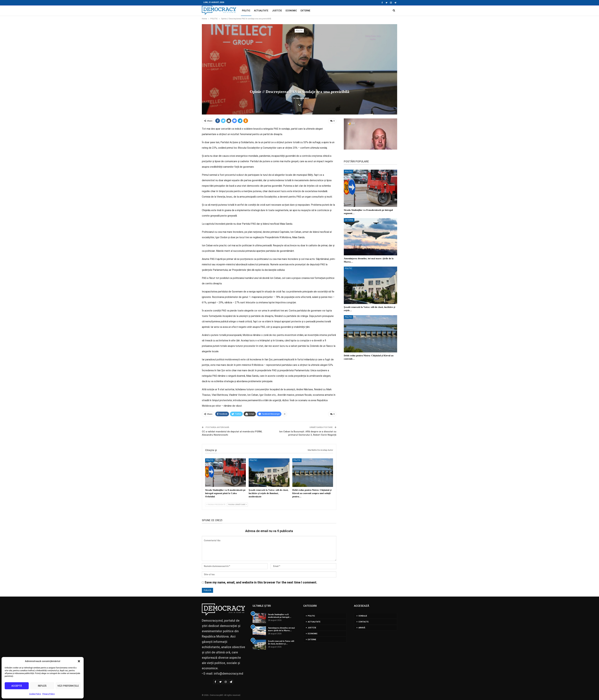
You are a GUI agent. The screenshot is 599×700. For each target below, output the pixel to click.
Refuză (42, 685)
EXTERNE (305, 10)
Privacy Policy (48, 694)
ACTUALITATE (261, 10)
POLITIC (246, 10)
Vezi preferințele (68, 685)
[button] (78, 661)
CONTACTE (363, 622)
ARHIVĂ (361, 628)
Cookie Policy (35, 694)
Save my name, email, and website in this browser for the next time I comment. (261, 582)
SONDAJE (362, 616)
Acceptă (16, 685)
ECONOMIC (291, 10)
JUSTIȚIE (277, 10)
